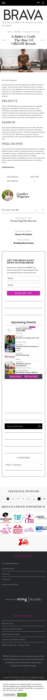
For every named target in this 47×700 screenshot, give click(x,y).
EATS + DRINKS (14, 32)
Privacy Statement (23, 680)
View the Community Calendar (14, 639)
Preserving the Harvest (23, 221)
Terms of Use (37, 677)
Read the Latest (8, 568)
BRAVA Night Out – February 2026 (15, 645)
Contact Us (6, 579)
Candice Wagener (23, 195)
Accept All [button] (22, 695)
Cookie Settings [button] (9, 695)
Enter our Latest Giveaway (12, 629)
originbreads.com (8, 167)
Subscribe (6, 574)
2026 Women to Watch (11, 634)
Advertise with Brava (10, 584)
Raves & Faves (7, 623)
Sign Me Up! (23, 293)
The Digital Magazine (10, 563)
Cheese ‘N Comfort (23, 233)
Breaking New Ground (24, 241)
